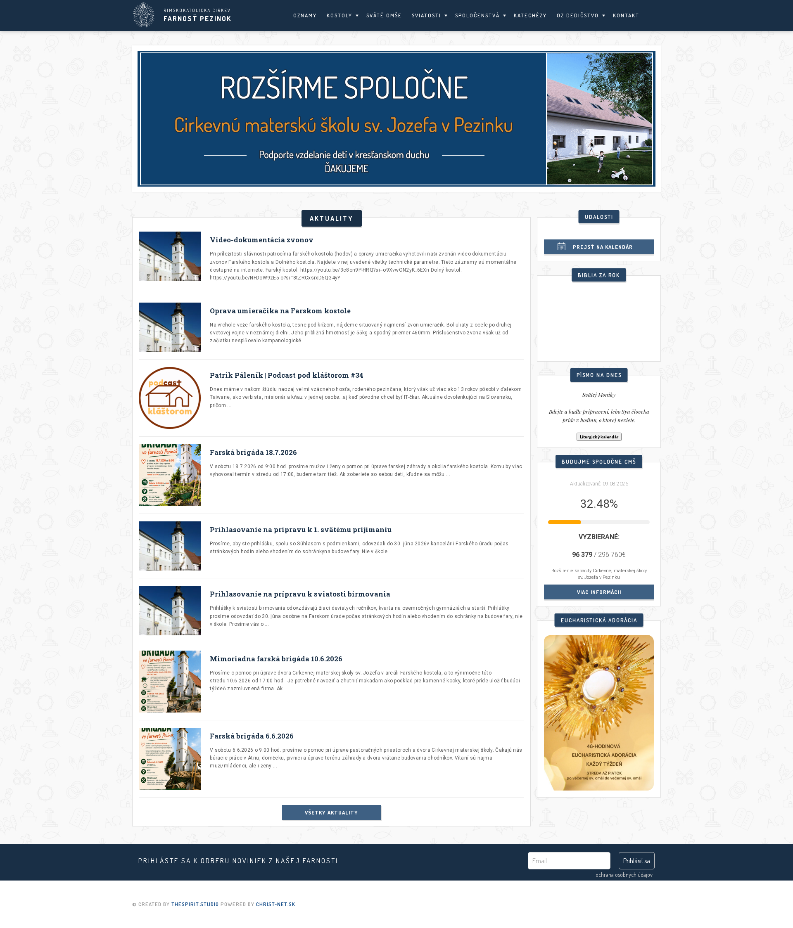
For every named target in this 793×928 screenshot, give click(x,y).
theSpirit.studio (195, 904)
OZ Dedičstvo (578, 15)
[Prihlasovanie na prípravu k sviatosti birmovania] (170, 610)
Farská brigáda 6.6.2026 (252, 736)
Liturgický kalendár (599, 437)
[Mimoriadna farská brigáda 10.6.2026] (170, 682)
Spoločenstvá (477, 15)
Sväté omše (384, 15)
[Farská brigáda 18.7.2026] (170, 475)
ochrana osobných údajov (624, 874)
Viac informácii (599, 592)
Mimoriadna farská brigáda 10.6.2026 (276, 658)
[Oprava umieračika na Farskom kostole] (170, 327)
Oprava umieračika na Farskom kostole (280, 310)
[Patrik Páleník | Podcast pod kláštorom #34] (170, 398)
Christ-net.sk (275, 904)
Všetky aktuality (331, 812)
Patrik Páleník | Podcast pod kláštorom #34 (286, 375)
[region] (396, 119)
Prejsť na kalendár (603, 247)
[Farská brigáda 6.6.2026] (170, 759)
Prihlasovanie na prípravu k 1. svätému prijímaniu (301, 529)
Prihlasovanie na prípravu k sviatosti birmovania (300, 593)
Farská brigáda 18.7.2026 (253, 452)
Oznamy (305, 15)
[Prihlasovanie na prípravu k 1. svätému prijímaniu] (170, 546)
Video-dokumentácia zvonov (261, 239)
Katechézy (530, 15)
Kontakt (626, 15)
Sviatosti (426, 15)
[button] (396, 119)
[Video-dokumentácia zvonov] (170, 259)
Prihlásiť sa (636, 861)
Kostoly (339, 15)
